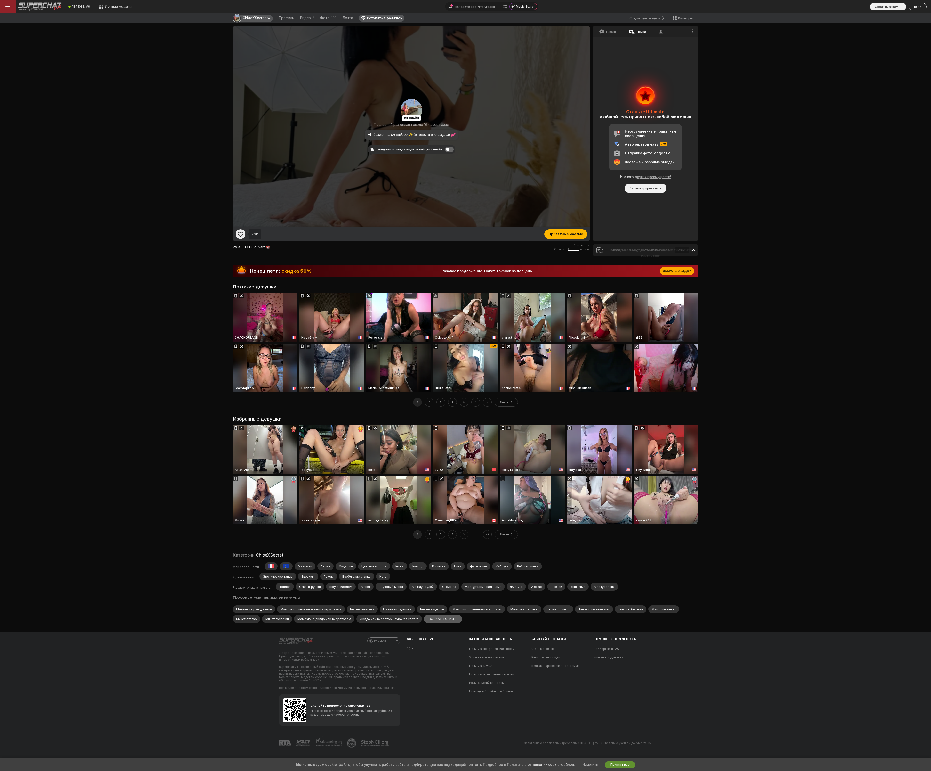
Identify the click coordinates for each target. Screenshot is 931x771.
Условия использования (486, 657)
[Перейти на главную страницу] (40, 6)
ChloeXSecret (269, 555)
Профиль (286, 18)
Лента (347, 18)
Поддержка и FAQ (606, 649)
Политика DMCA (480, 666)
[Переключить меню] (8, 6)
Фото (328, 18)
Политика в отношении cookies (491, 674)
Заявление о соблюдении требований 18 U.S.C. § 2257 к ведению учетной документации (588, 743)
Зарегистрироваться (645, 188)
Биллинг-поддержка (608, 657)
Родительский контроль (486, 683)
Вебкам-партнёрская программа (555, 666)
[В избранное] (240, 234)
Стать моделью (542, 649)
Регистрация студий (545, 657)
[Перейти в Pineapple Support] (352, 743)
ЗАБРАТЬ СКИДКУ (677, 271)
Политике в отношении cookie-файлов (540, 765)
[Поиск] (505, 6)
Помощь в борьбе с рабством (491, 691)
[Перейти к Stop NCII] (375, 743)
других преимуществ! (653, 177)
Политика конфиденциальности (491, 649)
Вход (918, 6)
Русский (380, 640)
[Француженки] (271, 566)
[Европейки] (286, 566)
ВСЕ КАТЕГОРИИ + (443, 619)
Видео (307, 18)
